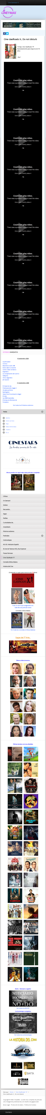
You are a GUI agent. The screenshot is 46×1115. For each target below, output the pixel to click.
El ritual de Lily (7, 386)
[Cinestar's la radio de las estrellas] (23, 444)
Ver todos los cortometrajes (23, 1035)
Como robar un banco (9, 369)
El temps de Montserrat (10, 400)
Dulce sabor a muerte (9, 368)
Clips (7, 424)
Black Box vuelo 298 (9, 365)
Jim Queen (6, 380)
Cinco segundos (7, 378)
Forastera (5, 402)
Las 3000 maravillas (8, 398)
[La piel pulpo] (22, 25)
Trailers (8, 429)
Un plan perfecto (8, 390)
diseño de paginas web (32, 1102)
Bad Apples (6, 392)
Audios (8, 418)
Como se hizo (10, 421)
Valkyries (5, 375)
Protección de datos (17, 1105)
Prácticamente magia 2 (9, 388)
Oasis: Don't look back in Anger (12, 394)
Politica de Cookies (30, 1105)
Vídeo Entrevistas (11, 426)
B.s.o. (7, 432)
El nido (5, 396)
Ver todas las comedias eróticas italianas (23, 630)
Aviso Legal (6, 1105)
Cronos (5, 363)
